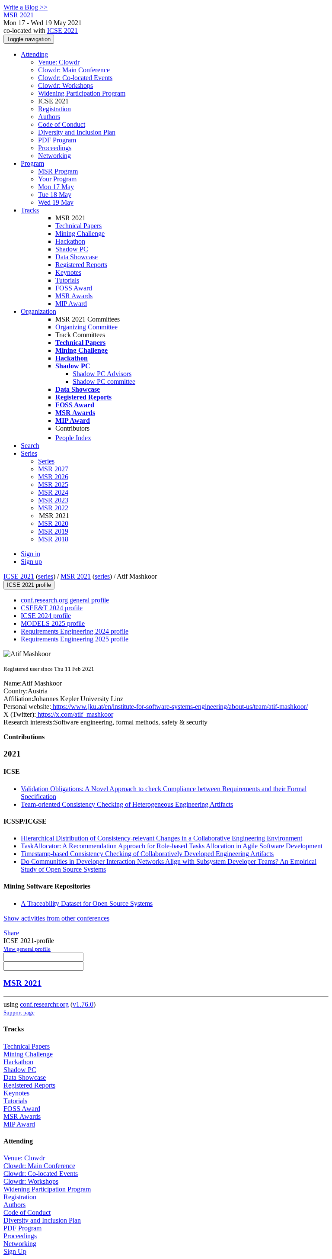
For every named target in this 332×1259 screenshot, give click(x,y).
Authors (49, 116)
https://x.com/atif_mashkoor (74, 714)
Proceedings (54, 147)
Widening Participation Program (81, 93)
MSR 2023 (53, 500)
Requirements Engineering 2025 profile (74, 639)
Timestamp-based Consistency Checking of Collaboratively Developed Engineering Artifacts (147, 853)
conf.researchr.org (44, 1004)
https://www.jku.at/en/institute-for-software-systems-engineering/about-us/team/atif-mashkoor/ (179, 706)
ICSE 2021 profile (29, 585)
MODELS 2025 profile (53, 623)
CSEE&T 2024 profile (52, 608)
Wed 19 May (55, 202)
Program (32, 163)
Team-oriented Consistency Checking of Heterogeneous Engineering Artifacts (127, 804)
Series (46, 461)
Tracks (30, 210)
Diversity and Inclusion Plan (76, 132)
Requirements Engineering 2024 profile (74, 631)
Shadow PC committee (104, 381)
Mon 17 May (56, 186)
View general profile (27, 949)
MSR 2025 (53, 484)
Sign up (31, 561)
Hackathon (70, 241)
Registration (54, 109)
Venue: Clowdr (59, 62)
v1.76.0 (83, 1004)
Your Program (57, 179)
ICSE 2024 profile (46, 615)
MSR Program (58, 171)
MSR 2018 (53, 539)
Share (11, 933)
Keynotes (68, 272)
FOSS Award (73, 288)
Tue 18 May (54, 194)
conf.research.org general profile (65, 600)
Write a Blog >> (25, 7)
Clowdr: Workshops (65, 85)
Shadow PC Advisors (102, 373)
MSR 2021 (76, 576)
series (45, 576)
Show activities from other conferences (56, 918)
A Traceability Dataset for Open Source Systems (87, 903)
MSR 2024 (53, 492)
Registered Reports (81, 264)
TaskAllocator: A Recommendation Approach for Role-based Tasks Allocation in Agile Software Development (171, 846)
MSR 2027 (53, 469)
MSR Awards (74, 295)
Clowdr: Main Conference (74, 70)
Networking (54, 155)
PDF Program (57, 140)
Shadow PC (71, 249)
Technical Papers (78, 225)
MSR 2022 (53, 508)
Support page (19, 1012)
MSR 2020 (53, 523)
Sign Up (14, 1251)
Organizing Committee (86, 327)
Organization (38, 311)
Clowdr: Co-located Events (75, 77)
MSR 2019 (53, 531)
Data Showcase (76, 257)
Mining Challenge (80, 233)
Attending (34, 54)
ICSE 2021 (62, 30)
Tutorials (67, 280)
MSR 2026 (53, 476)
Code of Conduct (61, 124)
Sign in (30, 553)
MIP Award (71, 303)
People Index (73, 437)
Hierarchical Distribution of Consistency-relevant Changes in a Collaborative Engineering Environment (161, 838)
